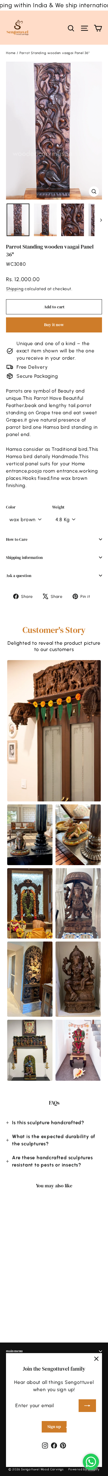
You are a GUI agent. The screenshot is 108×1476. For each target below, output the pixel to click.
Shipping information (24, 557)
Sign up (54, 1426)
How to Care (17, 539)
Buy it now (54, 325)
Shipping (14, 288)
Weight (58, 507)
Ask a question (18, 575)
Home (11, 53)
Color (11, 507)
